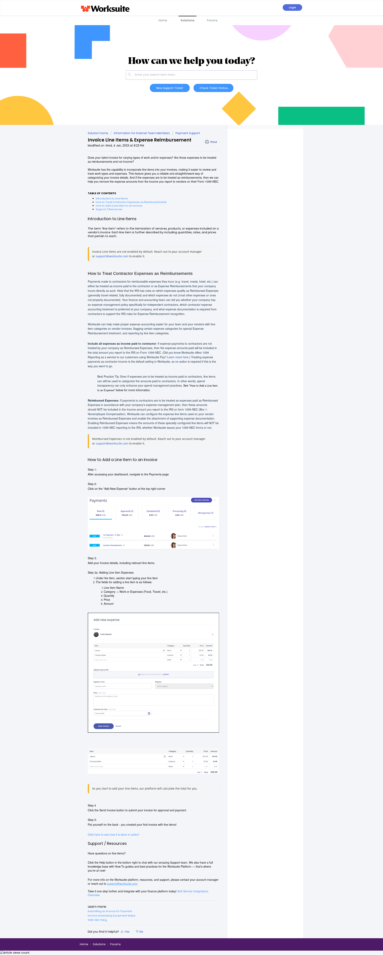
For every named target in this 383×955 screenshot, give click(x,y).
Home (163, 20)
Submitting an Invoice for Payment (110, 911)
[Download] (184, 439)
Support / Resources (109, 209)
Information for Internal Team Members (142, 133)
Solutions (187, 20)
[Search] (129, 75)
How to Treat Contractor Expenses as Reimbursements (131, 202)
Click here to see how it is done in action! (113, 834)
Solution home (98, 133)
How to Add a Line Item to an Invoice (119, 206)
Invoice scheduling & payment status (111, 915)
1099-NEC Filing (97, 920)
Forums (212, 20)
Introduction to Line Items (112, 198)
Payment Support (188, 133)
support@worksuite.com (112, 256)
